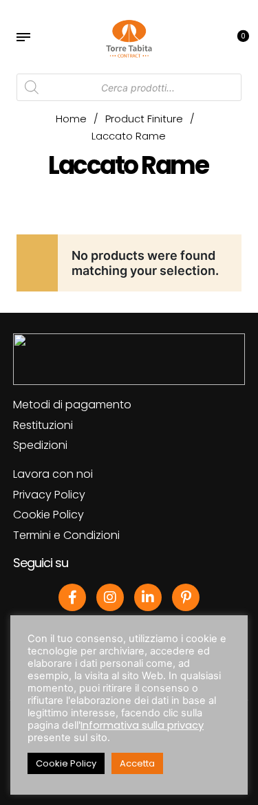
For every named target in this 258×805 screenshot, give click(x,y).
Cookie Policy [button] (66, 763)
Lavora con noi (53, 474)
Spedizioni (40, 445)
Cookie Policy (48, 514)
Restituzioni (43, 425)
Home (71, 118)
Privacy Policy (49, 495)
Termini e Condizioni (66, 535)
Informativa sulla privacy (142, 725)
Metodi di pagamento (72, 404)
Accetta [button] (137, 763)
